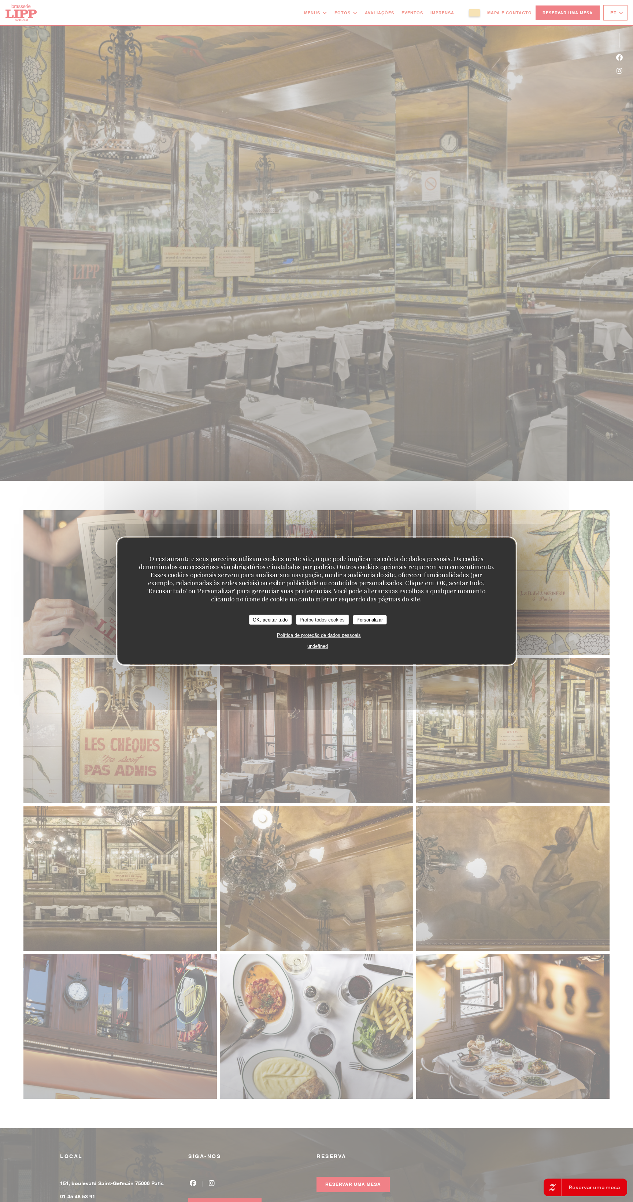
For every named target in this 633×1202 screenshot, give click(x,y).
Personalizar (369, 620)
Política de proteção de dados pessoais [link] (319, 635)
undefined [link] (317, 646)
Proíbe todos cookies (322, 620)
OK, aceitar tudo (270, 620)
